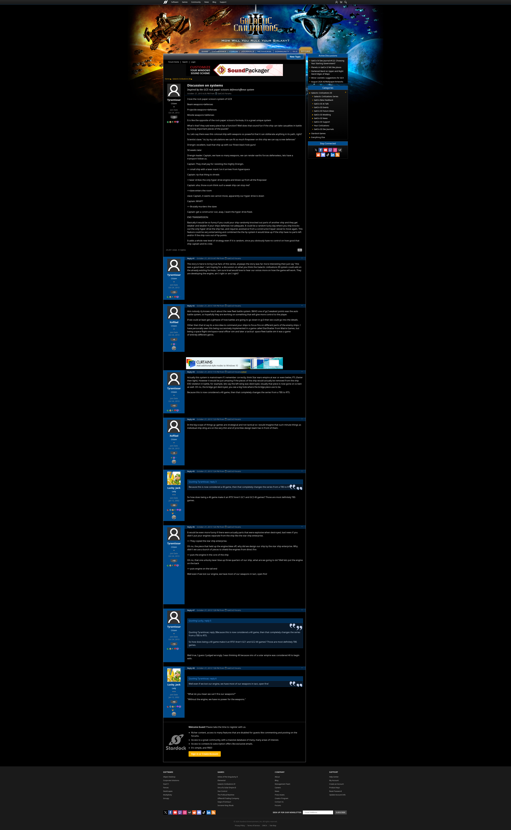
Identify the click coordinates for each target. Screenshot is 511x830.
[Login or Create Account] (337, 2)
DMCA (264, 825)
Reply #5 (191, 471)
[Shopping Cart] (341, 2)
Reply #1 (191, 258)
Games (184, 2)
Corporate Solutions (171, 780)
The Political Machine (226, 795)
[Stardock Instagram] (335, 150)
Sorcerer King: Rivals (226, 805)
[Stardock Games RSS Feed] (337, 154)
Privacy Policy (240, 825)
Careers (278, 787)
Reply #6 (191, 527)
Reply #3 (191, 372)
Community (196, 2)
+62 (174, 505)
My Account (334, 780)
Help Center (334, 777)
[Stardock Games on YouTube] (325, 150)
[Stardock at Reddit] (318, 154)
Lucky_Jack (173, 487)
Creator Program (281, 798)
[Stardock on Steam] (339, 150)
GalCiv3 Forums (224, 93)
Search (185, 62)
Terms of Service (253, 825)
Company (280, 772)
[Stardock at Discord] (323, 154)
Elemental (221, 780)
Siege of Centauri (224, 802)
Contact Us (279, 802)
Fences (166, 787)
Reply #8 (191, 668)
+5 (174, 339)
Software (174, 2)
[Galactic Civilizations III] (255, 28)
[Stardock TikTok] (327, 154)
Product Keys (334, 787)
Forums (278, 805)
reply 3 (213, 481)
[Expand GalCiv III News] (312, 118)
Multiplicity (167, 795)
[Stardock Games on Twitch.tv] (330, 150)
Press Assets (280, 795)
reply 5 (207, 620)
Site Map (273, 825)
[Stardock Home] (165, 2)
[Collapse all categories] (345, 92)
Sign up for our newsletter (287, 812)
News (206, 2)
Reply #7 (191, 610)
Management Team (282, 784)
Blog (214, 2)
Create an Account (336, 784)
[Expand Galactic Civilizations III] (309, 93)
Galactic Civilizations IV (226, 784)
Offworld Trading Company (228, 798)
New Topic (295, 56)
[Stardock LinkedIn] (332, 154)
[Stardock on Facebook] (320, 150)
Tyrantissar (174, 99)
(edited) (243, 372)
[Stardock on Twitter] (316, 150)
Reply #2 (191, 305)
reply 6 (213, 678)
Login (193, 62)
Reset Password (335, 791)
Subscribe (340, 812)
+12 (174, 117)
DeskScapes (167, 791)
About (277, 777)
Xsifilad (174, 322)
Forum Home (173, 62)
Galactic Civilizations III (181, 79)
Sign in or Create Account (204, 753)
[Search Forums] (346, 2)
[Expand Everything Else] (309, 137)
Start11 (166, 784)
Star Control (222, 791)
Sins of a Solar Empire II (227, 787)
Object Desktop (169, 777)
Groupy (166, 798)
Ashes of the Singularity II (228, 777)
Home (167, 79)
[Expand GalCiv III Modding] (312, 115)
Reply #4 (191, 419)
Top (302, 258)
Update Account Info (337, 795)
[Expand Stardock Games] (309, 133)
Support (223, 2)
